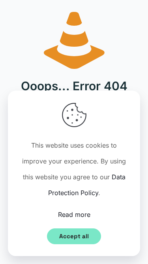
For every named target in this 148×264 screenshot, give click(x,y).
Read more (74, 214)
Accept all (74, 236)
